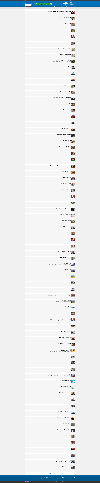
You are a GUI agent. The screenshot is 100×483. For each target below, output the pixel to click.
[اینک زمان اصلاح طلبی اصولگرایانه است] (73, 436)
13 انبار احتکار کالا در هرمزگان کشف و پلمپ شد (65, 54)
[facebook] (30, 481)
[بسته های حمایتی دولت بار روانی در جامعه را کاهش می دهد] (73, 252)
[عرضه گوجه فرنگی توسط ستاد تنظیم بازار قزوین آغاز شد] (73, 116)
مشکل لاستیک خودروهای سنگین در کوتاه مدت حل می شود (64, 134)
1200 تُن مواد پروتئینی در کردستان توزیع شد (65, 214)
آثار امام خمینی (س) (69, 0)
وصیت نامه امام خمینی (56, 477)
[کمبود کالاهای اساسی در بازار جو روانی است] (73, 123)
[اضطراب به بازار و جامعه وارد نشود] (73, 233)
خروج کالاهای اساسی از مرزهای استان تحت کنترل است (64, 392)
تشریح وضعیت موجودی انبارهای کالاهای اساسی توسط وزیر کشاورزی (63, 60)
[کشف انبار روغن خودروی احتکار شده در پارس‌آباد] (73, 92)
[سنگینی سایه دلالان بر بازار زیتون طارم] (73, 203)
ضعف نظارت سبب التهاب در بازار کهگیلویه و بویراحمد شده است (63, 42)
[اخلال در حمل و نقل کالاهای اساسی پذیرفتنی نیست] (73, 184)
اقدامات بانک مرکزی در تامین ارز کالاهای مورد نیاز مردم (64, 448)
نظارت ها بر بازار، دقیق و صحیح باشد (66, 177)
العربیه (28, 0)
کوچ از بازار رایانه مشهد (68, 306)
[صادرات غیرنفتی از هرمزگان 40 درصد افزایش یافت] (73, 338)
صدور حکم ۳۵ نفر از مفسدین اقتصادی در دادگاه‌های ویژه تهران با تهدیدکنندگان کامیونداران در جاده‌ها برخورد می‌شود (57, 109)
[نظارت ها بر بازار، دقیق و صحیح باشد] (73, 178)
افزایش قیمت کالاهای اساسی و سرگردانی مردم (65, 23)
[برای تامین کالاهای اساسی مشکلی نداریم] (73, 399)
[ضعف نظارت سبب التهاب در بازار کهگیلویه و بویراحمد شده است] (73, 43)
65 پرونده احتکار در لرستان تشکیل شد (66, 220)
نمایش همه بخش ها (29, 6)
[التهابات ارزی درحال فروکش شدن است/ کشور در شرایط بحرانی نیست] (73, 455)
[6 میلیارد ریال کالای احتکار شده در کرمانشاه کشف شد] (73, 442)
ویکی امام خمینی (36, 478)
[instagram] (25, 481)
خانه (74, 8)
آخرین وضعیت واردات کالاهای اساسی (66, 300)
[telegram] (27, 481)
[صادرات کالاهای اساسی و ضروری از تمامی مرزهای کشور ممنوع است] (73, 461)
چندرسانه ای (73, 0)
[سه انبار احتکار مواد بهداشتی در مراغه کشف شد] (73, 362)
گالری (52, 477)
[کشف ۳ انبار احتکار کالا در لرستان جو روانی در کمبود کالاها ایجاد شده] (73, 80)
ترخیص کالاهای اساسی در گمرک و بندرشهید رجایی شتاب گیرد (63, 208)
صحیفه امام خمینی (72, 477)
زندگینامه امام (69, 477)
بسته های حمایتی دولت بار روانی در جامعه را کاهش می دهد (64, 251)
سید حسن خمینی (50, 477)
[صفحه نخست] (74, 6)
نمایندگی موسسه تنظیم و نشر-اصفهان (49, 478)
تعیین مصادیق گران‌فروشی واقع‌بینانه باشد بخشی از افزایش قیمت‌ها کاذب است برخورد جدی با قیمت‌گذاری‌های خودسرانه (57, 158)
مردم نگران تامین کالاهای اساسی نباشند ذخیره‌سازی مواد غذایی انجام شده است (61, 146)
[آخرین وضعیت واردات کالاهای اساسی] (73, 301)
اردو (29, 0)
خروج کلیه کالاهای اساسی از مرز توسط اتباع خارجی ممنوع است (63, 325)
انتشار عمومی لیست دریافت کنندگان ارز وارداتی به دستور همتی (63, 195)
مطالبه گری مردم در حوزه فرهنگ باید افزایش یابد (65, 226)
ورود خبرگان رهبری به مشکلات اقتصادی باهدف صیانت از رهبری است (63, 429)
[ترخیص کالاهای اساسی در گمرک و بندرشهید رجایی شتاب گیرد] (73, 209)
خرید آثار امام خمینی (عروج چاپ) (61, 478)
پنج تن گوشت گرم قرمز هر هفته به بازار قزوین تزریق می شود (64, 152)
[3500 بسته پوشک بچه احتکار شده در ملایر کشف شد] (73, 387)
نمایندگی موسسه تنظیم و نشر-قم (55, 478)
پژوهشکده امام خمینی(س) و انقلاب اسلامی (42, 478)
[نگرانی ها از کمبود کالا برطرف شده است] (73, 350)
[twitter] (28, 481)
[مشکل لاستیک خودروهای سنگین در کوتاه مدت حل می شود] (73, 135)
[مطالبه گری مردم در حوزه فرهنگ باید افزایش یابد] (73, 227)
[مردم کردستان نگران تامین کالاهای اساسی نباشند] (73, 30)
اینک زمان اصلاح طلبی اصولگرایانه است (66, 435)
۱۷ (53, 474)
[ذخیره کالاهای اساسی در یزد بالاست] (73, 67)
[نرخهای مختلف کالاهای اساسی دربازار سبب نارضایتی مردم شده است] (73, 36)
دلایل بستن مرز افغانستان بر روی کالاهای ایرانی (65, 380)
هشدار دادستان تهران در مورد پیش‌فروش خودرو (65, 263)
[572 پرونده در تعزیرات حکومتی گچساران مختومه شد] (73, 344)
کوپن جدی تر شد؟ (68, 374)
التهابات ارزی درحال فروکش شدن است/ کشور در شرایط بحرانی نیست (62, 455)
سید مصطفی (59, 477)
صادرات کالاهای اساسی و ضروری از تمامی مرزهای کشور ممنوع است (63, 461)
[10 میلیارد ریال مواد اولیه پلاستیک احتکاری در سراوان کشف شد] (73, 49)
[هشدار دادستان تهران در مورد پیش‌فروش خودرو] (73, 264)
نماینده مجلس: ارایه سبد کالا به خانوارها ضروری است (65, 288)
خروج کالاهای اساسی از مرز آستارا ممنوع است (65, 331)
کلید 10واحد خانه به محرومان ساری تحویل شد (65, 257)
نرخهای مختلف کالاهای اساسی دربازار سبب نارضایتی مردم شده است (63, 35)
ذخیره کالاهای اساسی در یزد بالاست (66, 66)
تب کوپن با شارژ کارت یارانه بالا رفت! (66, 368)
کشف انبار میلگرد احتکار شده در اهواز (66, 466)
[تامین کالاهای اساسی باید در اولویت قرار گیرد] (73, 283)
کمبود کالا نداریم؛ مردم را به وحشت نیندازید (65, 294)
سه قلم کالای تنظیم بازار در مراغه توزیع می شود (65, 85)
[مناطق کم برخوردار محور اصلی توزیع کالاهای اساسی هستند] (73, 406)
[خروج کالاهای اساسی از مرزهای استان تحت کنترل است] (73, 393)
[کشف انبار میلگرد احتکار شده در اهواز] (73, 467)
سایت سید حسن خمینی (66, 478)
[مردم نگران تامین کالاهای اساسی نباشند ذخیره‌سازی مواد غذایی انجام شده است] (73, 147)
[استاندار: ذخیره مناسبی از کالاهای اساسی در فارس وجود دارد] (73, 412)
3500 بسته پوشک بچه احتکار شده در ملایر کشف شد (64, 386)
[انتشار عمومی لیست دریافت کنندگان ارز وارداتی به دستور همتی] (73, 196)
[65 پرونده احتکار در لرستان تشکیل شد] (73, 221)
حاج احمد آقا (62, 477)
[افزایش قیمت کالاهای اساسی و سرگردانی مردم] (73, 24)
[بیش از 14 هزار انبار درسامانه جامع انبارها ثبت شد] (73, 190)
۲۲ (44, 474)
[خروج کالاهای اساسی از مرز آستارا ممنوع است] (73, 332)
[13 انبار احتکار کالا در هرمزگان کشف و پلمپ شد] (73, 55)
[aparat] (26, 481)
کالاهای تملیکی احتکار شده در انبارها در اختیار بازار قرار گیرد (64, 245)
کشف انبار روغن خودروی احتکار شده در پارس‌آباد (65, 91)
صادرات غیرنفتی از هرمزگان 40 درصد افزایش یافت (65, 337)
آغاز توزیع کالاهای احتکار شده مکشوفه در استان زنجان (64, 275)
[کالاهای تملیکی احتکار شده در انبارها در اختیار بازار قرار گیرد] (73, 246)
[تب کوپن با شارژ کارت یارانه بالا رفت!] (73, 369)
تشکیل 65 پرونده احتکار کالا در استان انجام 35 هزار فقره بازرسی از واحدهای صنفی (61, 97)
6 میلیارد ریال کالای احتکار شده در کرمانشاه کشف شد (64, 441)
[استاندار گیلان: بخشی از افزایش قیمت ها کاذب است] (73, 172)
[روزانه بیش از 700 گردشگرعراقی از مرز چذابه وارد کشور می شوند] (73, 356)
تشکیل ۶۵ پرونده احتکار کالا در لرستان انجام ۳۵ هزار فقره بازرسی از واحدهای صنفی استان (60, 72)
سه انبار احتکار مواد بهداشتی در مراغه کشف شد (65, 361)
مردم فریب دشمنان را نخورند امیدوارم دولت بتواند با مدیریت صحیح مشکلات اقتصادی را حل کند (59, 11)
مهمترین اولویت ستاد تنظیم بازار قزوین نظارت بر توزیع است (64, 238)
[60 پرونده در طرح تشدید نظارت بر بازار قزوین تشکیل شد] (73, 18)
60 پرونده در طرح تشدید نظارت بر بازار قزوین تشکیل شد (64, 17)
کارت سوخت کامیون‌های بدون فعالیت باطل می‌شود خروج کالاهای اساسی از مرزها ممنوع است (60, 165)
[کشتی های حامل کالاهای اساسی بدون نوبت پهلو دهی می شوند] (73, 270)
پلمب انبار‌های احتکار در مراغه (67, 312)
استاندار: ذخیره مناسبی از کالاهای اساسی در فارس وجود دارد (64, 411)
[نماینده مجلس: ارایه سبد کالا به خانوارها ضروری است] (73, 289)
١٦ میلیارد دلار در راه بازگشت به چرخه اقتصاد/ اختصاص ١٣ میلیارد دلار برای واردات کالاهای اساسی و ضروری (58, 319)
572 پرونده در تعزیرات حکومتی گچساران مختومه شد (64, 343)
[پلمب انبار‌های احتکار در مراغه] (73, 313)
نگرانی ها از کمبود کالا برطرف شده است (66, 350)
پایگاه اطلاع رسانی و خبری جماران (67, 481)
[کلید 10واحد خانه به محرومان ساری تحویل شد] (73, 258)
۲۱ (46, 474)
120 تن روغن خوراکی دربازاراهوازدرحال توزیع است (65, 140)
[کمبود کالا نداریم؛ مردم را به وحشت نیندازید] (73, 295)
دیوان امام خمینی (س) (65, 477)
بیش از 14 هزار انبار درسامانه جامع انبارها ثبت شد (65, 189)
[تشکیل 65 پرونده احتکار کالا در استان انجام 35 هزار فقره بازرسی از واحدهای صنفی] (73, 98)
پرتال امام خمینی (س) (70, 478)
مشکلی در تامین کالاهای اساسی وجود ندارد (66, 103)
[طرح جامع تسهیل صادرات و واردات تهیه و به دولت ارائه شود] (73, 418)
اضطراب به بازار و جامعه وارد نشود (67, 232)
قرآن (45, 477)
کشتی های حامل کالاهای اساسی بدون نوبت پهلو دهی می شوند (63, 269)
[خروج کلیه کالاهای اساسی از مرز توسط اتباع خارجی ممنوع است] (73, 326)
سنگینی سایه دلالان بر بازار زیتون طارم (66, 202)
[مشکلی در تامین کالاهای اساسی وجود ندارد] (73, 104)
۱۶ (55, 474)
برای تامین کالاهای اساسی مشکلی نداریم (66, 398)
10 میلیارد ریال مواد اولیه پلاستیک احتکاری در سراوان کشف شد (63, 48)
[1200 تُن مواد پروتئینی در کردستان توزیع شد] (73, 215)
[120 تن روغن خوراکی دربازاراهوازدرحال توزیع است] (73, 141)
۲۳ (42, 474)
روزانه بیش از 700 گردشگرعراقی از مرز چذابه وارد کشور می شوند (63, 355)
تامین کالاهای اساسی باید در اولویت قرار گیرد (65, 282)
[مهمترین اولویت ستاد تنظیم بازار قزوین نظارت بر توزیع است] (73, 239)
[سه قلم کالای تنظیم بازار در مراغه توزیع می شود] (73, 86)
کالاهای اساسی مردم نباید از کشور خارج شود (66, 423)
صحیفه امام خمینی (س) (63, 0)
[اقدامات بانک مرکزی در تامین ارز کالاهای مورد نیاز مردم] (73, 449)
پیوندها (59, 0)
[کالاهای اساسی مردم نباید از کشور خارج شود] (73, 424)
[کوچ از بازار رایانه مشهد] (73, 307)
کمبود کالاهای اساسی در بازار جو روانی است (66, 122)
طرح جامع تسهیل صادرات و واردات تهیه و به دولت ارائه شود (64, 417)
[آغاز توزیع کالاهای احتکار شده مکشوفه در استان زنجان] (73, 276)
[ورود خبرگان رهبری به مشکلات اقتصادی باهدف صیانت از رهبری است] (73, 430)
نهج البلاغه (47, 477)
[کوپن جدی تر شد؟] (73, 375)
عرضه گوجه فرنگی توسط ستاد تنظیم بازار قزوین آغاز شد (64, 115)
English (26, 0)
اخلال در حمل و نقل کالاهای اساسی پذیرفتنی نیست (65, 183)
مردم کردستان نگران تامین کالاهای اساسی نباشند (65, 29)
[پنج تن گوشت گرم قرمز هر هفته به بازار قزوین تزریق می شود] (73, 153)
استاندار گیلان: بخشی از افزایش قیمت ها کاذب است (64, 171)
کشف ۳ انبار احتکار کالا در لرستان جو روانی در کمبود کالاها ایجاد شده (63, 79)
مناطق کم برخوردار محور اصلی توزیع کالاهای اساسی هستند (64, 405)
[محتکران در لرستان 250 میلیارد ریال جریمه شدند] (73, 129)
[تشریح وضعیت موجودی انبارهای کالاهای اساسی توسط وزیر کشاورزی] (73, 61)
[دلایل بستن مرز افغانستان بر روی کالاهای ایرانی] (73, 381)
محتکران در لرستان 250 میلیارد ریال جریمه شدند (65, 128)
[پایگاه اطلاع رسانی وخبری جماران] (61, 4)
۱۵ (57, 474)
